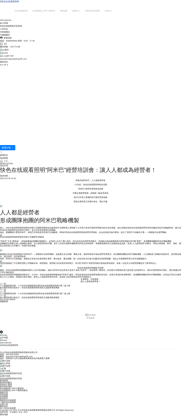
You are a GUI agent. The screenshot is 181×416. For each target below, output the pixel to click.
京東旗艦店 (5, 32)
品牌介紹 (4, 404)
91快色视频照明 (21, 11)
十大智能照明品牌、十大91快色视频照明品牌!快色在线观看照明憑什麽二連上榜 (35, 293)
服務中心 (76, 11)
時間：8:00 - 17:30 (26, 41)
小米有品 (4, 29)
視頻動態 (4, 158)
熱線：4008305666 (8, 41)
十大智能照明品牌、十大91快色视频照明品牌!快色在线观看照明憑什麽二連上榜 (35, 285)
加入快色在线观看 (8, 408)
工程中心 (108, 11)
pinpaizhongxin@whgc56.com (13, 59)
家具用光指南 (6, 386)
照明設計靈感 (6, 384)
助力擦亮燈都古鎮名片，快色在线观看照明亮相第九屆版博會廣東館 (29, 297)
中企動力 (14, 412)
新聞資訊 (4, 155)
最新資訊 (4, 406)
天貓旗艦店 (5, 35)
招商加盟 (63, 11)
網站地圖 (4, 414)
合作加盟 (4, 337)
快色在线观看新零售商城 (11, 26)
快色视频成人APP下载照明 (44, 11)
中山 (20, 412)
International (5, 20)
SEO (25, 412)
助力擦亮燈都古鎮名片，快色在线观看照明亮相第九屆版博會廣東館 (29, 287)
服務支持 (4, 392)
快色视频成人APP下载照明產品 (14, 390)
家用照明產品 (6, 382)
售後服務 (4, 396)
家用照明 (4, 380)
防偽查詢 (4, 398)
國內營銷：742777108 (10, 47)
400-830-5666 (12, 354)
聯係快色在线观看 (8, 400)
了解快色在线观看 (92, 11)
